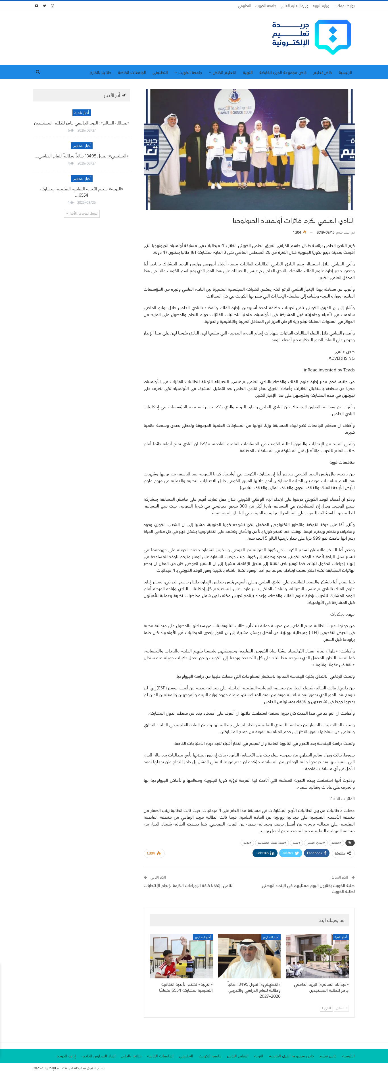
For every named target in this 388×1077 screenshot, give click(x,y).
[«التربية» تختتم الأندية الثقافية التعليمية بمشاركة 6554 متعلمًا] (181, 956)
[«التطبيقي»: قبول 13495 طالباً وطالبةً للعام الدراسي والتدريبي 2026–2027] (249, 956)
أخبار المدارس (271, 937)
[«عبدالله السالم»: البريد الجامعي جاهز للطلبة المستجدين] (317, 956)
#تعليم (296, 843)
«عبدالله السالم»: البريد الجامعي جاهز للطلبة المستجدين (82, 122)
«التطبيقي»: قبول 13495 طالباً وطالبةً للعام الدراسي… (82, 155)
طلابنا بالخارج (100, 72)
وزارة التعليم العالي (294, 6)
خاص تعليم (322, 72)
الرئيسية (345, 72)
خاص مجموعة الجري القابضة (283, 72)
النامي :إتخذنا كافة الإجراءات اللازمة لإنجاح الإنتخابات (188, 885)
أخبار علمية (341, 937)
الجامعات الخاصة (132, 72)
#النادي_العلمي (316, 843)
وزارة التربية (321, 6)
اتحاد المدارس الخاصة (99, 1056)
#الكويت (336, 843)
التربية (248, 72)
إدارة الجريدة (66, 1056)
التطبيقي (244, 6)
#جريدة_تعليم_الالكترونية (272, 843)
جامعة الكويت (265, 6)
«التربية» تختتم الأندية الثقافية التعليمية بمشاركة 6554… (81, 191)
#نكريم (247, 843)
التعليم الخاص (224, 72)
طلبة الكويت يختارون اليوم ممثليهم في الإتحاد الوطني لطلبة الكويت (308, 888)
